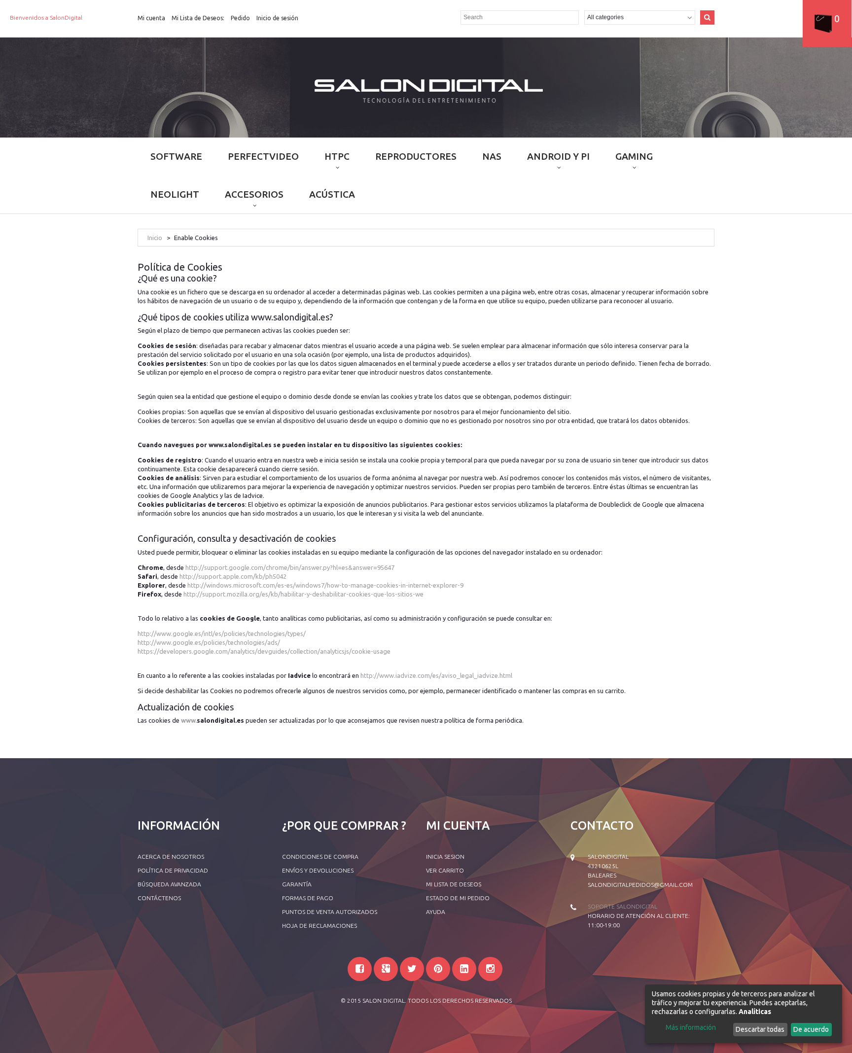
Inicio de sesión (277, 18)
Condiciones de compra (320, 856)
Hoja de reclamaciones (319, 925)
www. (189, 720)
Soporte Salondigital (622, 906)
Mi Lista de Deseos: (198, 18)
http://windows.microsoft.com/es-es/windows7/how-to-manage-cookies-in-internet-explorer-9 (325, 585)
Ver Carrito (445, 870)
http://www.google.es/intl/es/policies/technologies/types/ (222, 633)
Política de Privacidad (173, 870)
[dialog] (743, 1013)
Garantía (297, 884)
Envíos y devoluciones (318, 870)
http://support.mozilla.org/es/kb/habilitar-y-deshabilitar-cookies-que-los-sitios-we (303, 594)
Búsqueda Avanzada (169, 884)
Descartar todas (760, 1029)
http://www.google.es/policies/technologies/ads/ (209, 642)
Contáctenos (159, 898)
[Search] (707, 17)
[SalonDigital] (426, 90)
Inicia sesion (445, 856)
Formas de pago (307, 898)
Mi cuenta (151, 18)
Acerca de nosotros (171, 856)
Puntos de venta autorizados (329, 912)
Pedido (240, 18)
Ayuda (435, 912)
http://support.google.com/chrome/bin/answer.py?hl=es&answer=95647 (289, 567)
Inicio (154, 237)
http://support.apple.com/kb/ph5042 (232, 576)
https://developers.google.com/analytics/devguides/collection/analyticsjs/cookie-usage (264, 651)
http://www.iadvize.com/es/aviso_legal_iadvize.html (436, 675)
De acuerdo (811, 1029)
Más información (691, 1027)
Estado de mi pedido (458, 898)
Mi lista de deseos (453, 884)
